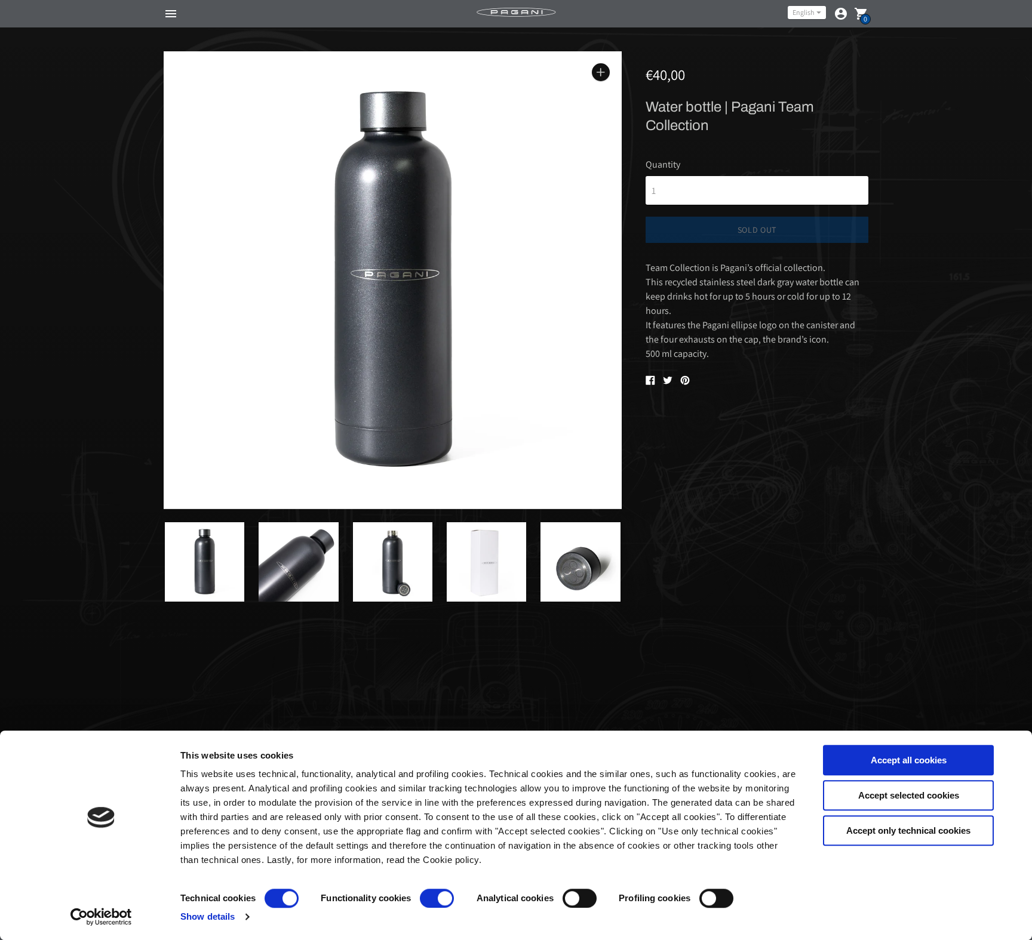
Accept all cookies (909, 760)
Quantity (663, 164)
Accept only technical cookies (908, 830)
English (803, 12)
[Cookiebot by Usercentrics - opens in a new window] (101, 917)
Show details (207, 916)
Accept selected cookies (908, 795)
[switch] (437, 898)
